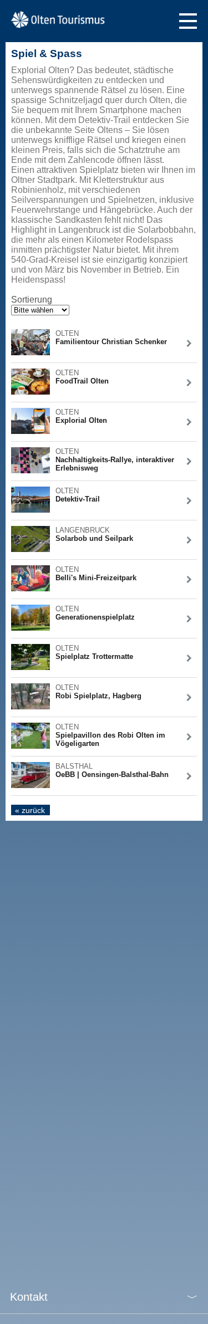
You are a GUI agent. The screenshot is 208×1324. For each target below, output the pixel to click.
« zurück (30, 810)
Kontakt (29, 1297)
